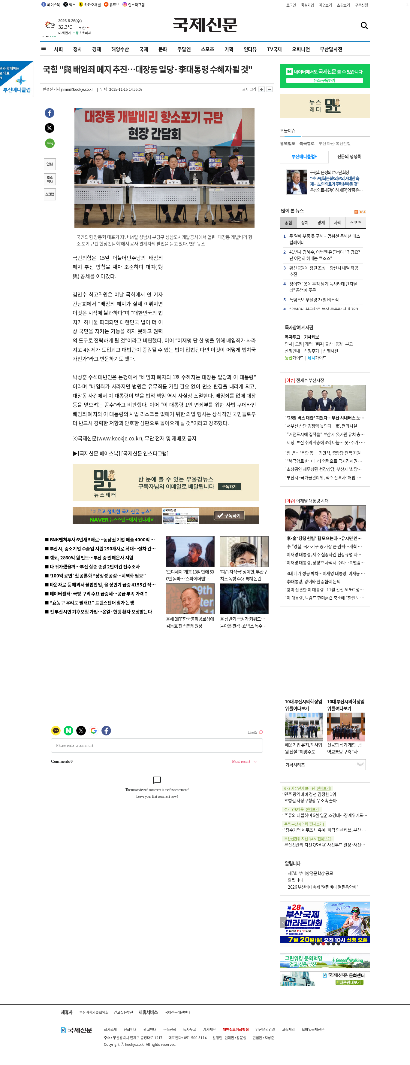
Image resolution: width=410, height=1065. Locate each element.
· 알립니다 (294, 880)
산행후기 (311, 351)
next (366, 922)
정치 (77, 49)
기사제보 (209, 1029)
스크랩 (49, 195)
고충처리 (288, 1029)
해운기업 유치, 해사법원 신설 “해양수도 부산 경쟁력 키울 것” (303, 751)
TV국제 (274, 49)
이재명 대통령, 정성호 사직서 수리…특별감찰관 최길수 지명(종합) (343, 562)
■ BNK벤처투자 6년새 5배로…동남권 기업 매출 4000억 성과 (101, 539)
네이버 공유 (49, 144)
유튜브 (114, 4)
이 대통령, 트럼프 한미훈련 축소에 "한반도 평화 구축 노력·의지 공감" (346, 598)
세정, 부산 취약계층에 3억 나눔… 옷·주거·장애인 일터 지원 (338, 442)
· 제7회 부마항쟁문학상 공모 (309, 873)
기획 (229, 49)
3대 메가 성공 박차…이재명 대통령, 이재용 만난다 (329, 573)
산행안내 (292, 351)
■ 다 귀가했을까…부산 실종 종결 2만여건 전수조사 (92, 566)
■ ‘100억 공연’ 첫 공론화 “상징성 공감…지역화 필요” (95, 575)
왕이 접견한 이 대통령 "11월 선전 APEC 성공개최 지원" (334, 589)
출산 (329, 344)
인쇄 (49, 165)
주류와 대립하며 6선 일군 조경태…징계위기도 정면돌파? (332, 815)
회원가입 (307, 5)
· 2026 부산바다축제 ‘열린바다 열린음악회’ (321, 887)
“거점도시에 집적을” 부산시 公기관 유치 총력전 (327, 434)
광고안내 (149, 1029)
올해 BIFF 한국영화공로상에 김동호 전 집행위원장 (190, 622)
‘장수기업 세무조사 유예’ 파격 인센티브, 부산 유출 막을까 (333, 830)
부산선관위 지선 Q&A (308, 838)
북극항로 (307, 143)
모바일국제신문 (313, 1029)
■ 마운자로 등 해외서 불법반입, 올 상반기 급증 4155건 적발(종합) (105, 584)
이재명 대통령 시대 (307, 501)
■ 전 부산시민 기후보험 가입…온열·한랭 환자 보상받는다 (98, 611)
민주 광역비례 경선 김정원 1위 (310, 794)
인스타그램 (136, 4)
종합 (288, 222)
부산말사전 (331, 49)
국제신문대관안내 (178, 1012)
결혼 (319, 344)
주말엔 (184, 49)
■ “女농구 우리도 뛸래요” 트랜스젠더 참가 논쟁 (89, 602)
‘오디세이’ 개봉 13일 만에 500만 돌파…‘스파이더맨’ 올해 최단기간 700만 (190, 578)
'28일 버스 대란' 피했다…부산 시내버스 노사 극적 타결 (334, 418)
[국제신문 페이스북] (99, 453)
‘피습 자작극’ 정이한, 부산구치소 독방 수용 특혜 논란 (243, 575)
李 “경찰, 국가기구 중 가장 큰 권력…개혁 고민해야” (331, 546)
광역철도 (287, 143)
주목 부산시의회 (304, 823)
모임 (299, 344)
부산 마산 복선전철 (334, 143)
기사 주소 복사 (49, 180)
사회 (58, 49)
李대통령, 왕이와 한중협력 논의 (314, 581)
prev (283, 922)
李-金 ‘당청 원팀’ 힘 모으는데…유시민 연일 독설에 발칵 (334, 538)
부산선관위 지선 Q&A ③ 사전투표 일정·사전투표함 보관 (332, 844)
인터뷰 (250, 49)
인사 (288, 344)
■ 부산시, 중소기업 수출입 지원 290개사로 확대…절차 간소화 (102, 548)
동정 (339, 344)
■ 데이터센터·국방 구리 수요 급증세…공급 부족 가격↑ (96, 593)
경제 (96, 49)
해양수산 (120, 49)
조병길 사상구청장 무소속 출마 (310, 800)
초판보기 (343, 5)
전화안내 (130, 1029)
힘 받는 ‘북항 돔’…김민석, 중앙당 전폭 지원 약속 (328, 453)
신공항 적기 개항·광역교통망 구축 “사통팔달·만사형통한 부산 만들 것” (346, 754)
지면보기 (325, 5)
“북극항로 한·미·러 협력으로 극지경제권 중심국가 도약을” (337, 461)
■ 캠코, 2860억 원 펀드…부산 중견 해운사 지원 (88, 557)
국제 (143, 49)
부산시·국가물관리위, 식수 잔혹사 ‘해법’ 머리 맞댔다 (332, 477)
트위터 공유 (49, 128)
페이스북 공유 (49, 113)
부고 (349, 344)
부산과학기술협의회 (93, 1012)
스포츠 (207, 49)
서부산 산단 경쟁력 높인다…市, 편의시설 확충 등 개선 (333, 426)
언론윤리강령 (265, 1029)
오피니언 (301, 49)
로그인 (291, 5)
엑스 (72, 4)
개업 (308, 344)
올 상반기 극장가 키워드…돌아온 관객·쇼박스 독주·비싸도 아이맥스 (242, 625)
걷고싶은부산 (123, 1012)
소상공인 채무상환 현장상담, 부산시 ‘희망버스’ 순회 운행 (335, 469)
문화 (162, 49)
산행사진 (330, 351)
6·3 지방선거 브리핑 (307, 788)
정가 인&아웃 (302, 809)
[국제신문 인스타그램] (145, 453)
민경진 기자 (51, 89)
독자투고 (189, 1029)
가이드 (294, 357)
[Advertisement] (211, 290)
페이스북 (53, 4)
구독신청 (361, 5)
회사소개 (110, 1029)
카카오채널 (92, 4)
